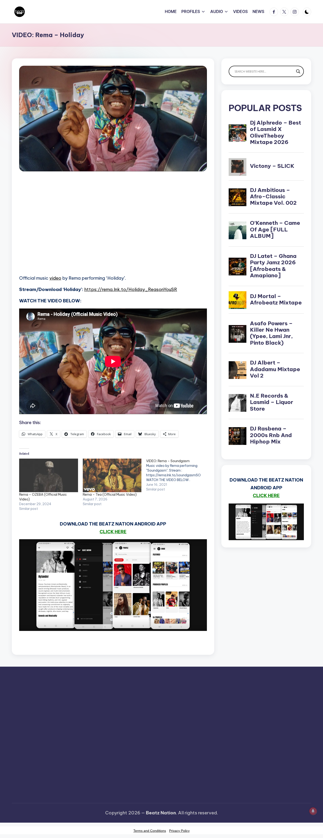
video (55, 278)
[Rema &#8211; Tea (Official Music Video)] (112, 475)
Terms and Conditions (149, 831)
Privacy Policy (179, 831)
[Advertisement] (113, 230)
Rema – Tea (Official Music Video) (110, 494)
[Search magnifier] (298, 71)
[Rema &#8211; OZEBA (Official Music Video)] (48, 475)
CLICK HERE (113, 531)
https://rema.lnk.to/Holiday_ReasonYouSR (130, 289)
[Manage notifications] (313, 811)
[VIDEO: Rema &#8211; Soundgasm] (178, 475)
